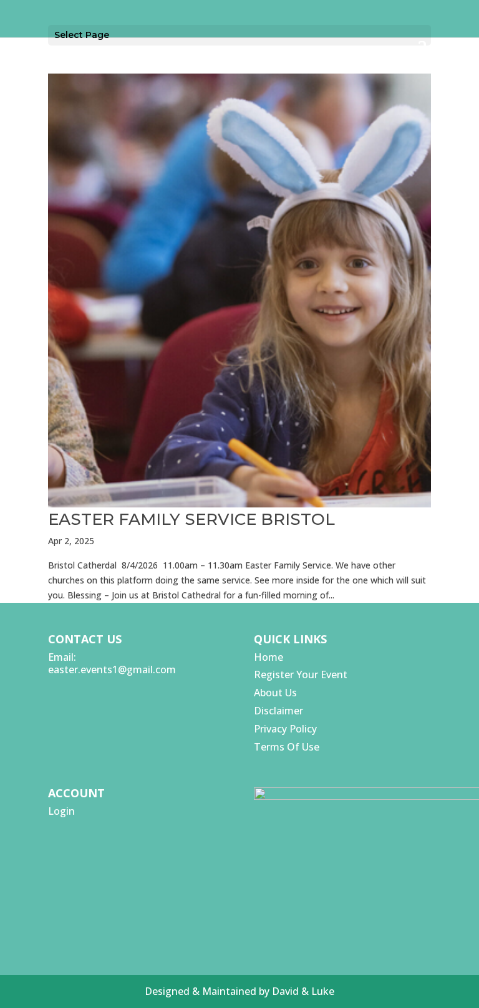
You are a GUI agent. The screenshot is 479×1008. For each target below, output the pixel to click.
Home (268, 657)
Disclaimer (278, 711)
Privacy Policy (285, 729)
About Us (275, 692)
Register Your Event (300, 674)
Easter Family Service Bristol (191, 519)
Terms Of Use (286, 747)
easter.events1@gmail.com (112, 669)
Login (61, 811)
